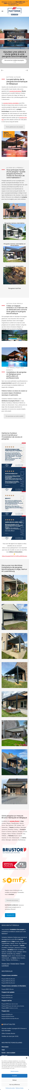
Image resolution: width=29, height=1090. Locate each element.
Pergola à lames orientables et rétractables (14, 244)
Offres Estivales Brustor (8, 1033)
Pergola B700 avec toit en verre (10, 1004)
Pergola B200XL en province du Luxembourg (14, 618)
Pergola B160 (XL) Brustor (8, 979)
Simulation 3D (10, 915)
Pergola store (5, 1011)
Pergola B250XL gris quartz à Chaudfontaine (14, 735)
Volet (3, 1050)
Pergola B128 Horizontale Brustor (10, 1018)
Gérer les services (14, 1071)
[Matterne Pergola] (14, 11)
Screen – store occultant (8, 1053)
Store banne (5, 1047)
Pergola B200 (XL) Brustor (8, 981)
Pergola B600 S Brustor (8, 989)
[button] (26, 1058)
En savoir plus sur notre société (14, 416)
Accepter (14, 1076)
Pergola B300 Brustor (7, 995)
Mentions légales (19, 1088)
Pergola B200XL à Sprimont (14, 793)
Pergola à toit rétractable (14, 266)
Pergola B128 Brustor (7, 1014)
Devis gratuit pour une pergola (14, 127)
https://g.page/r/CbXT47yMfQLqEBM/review (14, 556)
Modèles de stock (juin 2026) (10, 1036)
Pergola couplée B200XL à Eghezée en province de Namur (14, 677)
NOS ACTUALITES (9, 1024)
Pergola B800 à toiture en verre (10, 1008)
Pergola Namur (15, 964)
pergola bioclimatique (15, 91)
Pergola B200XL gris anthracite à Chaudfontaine (14, 764)
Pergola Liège (6, 964)
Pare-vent (4, 1056)
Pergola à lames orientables (14, 223)
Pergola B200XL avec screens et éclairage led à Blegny (14, 589)
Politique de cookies (10, 1088)
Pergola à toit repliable (8, 992)
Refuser (14, 1080)
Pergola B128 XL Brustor (8, 1016)
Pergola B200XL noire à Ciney (14, 706)
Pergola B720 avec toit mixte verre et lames (13, 1006)
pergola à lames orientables (11, 103)
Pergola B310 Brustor (7, 997)
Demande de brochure (12, 900)
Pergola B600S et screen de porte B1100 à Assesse (14, 648)
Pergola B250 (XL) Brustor (8, 983)
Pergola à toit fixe (14, 288)
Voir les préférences (14, 1084)
